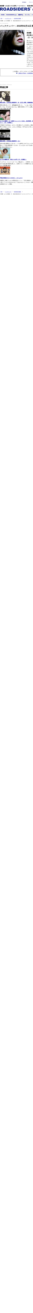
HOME (2, 14)
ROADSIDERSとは (11, 14)
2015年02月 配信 (17, 18)
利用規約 (24, 2)
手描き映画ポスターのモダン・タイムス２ (11, 178)
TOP (1, 18)
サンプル (27, 14)
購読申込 (20, 14)
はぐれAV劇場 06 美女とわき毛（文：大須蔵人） (13, 159)
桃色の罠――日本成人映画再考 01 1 (10, 141)
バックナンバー (8, 18)
